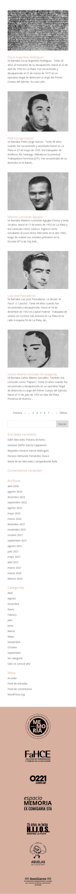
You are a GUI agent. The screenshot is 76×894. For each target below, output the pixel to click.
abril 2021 (13, 562)
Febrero (12, 614)
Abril (10, 593)
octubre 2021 (15, 535)
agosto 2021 (15, 546)
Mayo (11, 636)
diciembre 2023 (16, 497)
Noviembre (14, 642)
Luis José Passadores (22, 296)
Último (63, 413)
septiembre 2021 (17, 540)
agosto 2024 (15, 491)
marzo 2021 (14, 567)
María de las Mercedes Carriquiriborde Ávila (32, 461)
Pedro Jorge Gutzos (21, 138)
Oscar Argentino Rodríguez (26, 57)
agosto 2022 (15, 507)
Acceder (12, 678)
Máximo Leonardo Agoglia (25, 217)
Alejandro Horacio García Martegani (28, 450)
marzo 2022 (14, 518)
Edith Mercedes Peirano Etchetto (26, 439)
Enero (11, 609)
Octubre (12, 647)
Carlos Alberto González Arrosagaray (32, 374)
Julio (10, 620)
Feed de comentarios (20, 689)
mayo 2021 (14, 556)
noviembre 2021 (17, 529)
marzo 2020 (14, 573)
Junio (10, 625)
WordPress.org (16, 694)
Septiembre (14, 652)
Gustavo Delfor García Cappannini (27, 445)
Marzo (11, 631)
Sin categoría (15, 658)
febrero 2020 (15, 578)
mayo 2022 (14, 513)
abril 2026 (13, 486)
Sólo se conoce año (19, 663)
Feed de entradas (18, 683)
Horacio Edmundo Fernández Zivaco (28, 456)
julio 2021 (13, 551)
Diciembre (13, 604)
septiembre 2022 (17, 502)
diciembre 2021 (16, 524)
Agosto (12, 598)
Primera (17, 413)
